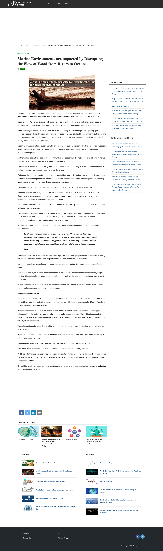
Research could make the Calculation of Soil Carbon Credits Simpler (128, 170)
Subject (58, 4)
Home (48, 4)
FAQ (59, 533)
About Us (26, 533)
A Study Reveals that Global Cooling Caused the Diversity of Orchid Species (126, 178)
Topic (67, 4)
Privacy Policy (63, 538)
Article (22, 69)
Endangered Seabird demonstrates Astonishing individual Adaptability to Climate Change (128, 154)
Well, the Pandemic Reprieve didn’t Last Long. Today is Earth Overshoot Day (126, 112)
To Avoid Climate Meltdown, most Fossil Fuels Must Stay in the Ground (126, 127)
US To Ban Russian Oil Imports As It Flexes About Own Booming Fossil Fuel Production (127, 119)
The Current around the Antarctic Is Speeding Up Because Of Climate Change (127, 145)
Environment (24, 53)
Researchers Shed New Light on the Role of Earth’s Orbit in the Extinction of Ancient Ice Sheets (128, 91)
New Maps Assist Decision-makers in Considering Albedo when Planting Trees (126, 163)
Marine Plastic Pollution (120, 106)
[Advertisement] (81, 25)
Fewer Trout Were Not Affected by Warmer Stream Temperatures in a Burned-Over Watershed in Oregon (127, 187)
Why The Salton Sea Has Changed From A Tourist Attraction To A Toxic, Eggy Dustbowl (127, 100)
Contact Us (27, 538)
